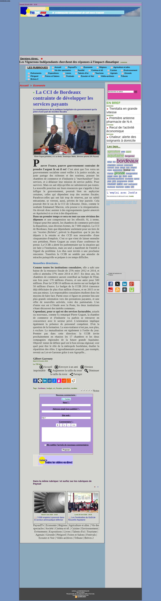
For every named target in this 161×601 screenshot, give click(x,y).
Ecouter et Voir (87, 73)
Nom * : (66, 399)
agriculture (113, 148)
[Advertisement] (81, 35)
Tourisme (99, 70)
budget (49, 385)
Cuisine (113, 67)
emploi (134, 164)
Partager (77, 370)
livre (125, 172)
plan (109, 178)
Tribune (124, 73)
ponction (66, 385)
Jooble (131, 193)
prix (114, 177)
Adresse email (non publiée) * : (66, 405)
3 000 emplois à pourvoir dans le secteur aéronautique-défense (49, 515)
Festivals (70, 73)
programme (122, 178)
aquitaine (115, 152)
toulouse (111, 183)
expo (109, 166)
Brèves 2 (34, 75)
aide (123, 148)
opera (136, 175)
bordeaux (42, 385)
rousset (111, 180)
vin (132, 183)
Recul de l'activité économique (120, 125)
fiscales (59, 385)
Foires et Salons (52, 73)
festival (126, 166)
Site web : (66, 412)
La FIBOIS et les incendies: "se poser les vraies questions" (83, 58)
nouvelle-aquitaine (115, 175)
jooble (108, 201)
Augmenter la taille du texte (67, 366)
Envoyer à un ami (68, 363)
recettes (74, 385)
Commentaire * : (66, 418)
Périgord (34, 73)
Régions (103, 64)
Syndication (81, 593)
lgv (120, 172)
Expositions (53, 70)
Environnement (130, 67)
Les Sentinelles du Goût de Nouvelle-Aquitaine (81, 515)
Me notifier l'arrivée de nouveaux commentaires (68, 441)
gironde (119, 169)
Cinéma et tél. (97, 67)
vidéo (127, 183)
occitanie (129, 175)
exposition (117, 166)
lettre (115, 173)
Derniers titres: (29, 58)
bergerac (130, 152)
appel (128, 148)
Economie (87, 64)
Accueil (57, 64)
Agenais (113, 70)
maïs (130, 173)
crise (117, 164)
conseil (110, 164)
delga (122, 164)
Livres (68, 70)
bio (114, 158)
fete (133, 166)
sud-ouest (132, 181)
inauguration (131, 170)
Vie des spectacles (62, 67)
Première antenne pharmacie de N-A (120, 116)
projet (130, 178)
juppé (109, 173)
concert (120, 162)
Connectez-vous (5, 1)
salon (120, 180)
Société (80, 67)
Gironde (128, 70)
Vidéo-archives (107, 73)
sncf (125, 180)
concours (128, 161)
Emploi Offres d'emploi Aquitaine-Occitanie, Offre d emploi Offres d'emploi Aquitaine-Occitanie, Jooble (121, 198)
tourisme (120, 183)
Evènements (35, 70)
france (110, 170)
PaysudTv (72, 64)
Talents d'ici (82, 70)
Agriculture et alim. (121, 64)
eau (128, 164)
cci (54, 385)
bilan (109, 158)
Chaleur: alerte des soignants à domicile (121, 135)
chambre (111, 161)
